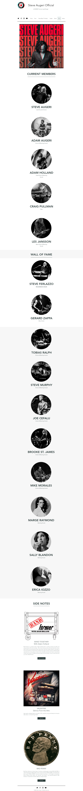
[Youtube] (27, 18)
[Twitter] (18, 18)
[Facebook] (21, 18)
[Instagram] (24, 18)
